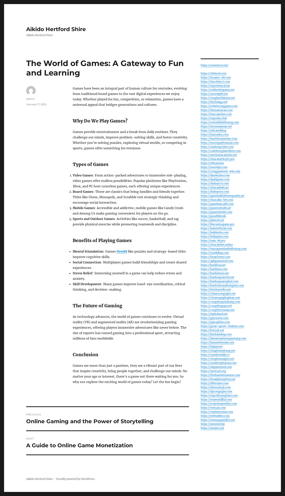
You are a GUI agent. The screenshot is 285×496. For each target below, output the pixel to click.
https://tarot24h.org (213, 371)
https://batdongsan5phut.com (219, 281)
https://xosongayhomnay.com (220, 142)
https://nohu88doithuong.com (220, 122)
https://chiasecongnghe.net (218, 293)
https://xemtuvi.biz (213, 424)
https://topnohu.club (214, 118)
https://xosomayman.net (216, 126)
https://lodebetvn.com (215, 232)
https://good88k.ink (213, 216)
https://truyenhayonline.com (219, 403)
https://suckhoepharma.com (219, 363)
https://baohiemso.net (215, 273)
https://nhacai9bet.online (217, 244)
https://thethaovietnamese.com (220, 375)
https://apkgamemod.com (217, 261)
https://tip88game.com (215, 179)
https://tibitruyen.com (215, 383)
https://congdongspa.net (216, 306)
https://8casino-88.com (216, 77)
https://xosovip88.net (214, 94)
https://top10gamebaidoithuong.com (224, 248)
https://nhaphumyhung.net (218, 350)
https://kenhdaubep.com (216, 334)
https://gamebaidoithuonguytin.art (222, 195)
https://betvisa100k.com (216, 289)
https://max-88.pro (213, 240)
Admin (30, 98)
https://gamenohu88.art (216, 208)
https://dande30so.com (215, 175)
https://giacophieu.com (215, 322)
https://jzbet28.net (212, 220)
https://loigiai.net (212, 346)
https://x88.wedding (213, 130)
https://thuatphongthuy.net (218, 379)
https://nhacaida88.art (215, 187)
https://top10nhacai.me (215, 85)
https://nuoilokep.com (215, 253)
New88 (122, 251)
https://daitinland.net (214, 314)
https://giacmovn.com (215, 318)
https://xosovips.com (214, 167)
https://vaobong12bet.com (217, 147)
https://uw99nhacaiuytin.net (219, 155)
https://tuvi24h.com (213, 407)
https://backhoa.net (213, 265)
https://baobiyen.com (214, 269)
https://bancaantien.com (216, 114)
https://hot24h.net (212, 330)
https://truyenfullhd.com (216, 399)
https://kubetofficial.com (216, 228)
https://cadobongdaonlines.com (221, 151)
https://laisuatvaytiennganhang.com (223, 338)
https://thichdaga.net (214, 102)
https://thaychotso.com (215, 257)
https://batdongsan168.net (217, 277)
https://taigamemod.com (216, 367)
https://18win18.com (213, 73)
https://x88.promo (212, 163)
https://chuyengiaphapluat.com (220, 297)
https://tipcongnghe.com (216, 391)
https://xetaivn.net (212, 428)
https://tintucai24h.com (216, 387)
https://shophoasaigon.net (217, 358)
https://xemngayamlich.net (218, 420)
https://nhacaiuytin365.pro (218, 159)
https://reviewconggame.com (219, 106)
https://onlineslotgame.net (217, 89)
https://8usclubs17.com (215, 81)
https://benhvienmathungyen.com (222, 285)
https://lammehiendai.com (217, 342)
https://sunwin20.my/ (214, 65)
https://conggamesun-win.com (220, 171)
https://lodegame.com (214, 236)
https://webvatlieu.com (215, 416)
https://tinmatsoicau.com (217, 110)
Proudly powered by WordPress (75, 479)
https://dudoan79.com (215, 183)
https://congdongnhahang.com (220, 301)
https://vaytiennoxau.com (217, 411)
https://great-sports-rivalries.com (222, 326)
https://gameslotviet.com (216, 212)
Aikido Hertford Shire (56, 29)
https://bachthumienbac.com (219, 138)
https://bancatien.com (215, 134)
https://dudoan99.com (215, 191)
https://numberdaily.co (215, 354)
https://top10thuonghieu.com (219, 395)
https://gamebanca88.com (217, 204)
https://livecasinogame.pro (217, 224)
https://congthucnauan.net (218, 310)
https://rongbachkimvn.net (218, 98)
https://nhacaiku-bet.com (217, 200)
